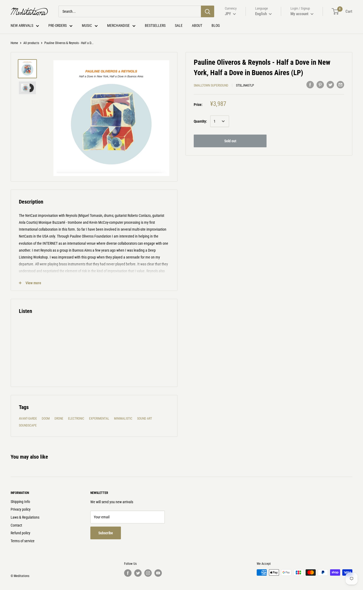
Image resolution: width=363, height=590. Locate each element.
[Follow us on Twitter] (138, 573)
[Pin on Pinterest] (320, 84)
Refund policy (20, 533)
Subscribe (105, 533)
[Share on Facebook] (310, 84)
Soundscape (28, 425)
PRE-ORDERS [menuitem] (57, 25)
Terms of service (23, 541)
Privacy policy (21, 509)
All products (31, 43)
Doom (46, 418)
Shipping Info (20, 501)
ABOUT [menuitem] (197, 25)
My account (299, 13)
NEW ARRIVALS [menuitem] (22, 25)
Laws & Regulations (25, 517)
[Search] (207, 11)
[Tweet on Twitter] (330, 84)
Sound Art (144, 418)
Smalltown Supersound (211, 85)
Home (14, 43)
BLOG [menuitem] (216, 25)
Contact (16, 525)
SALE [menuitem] (179, 25)
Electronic (76, 418)
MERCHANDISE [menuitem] (118, 25)
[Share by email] (340, 84)
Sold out (230, 141)
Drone (58, 418)
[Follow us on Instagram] (148, 573)
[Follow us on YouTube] (158, 573)
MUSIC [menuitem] (87, 25)
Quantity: (200, 121)
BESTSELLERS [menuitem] (155, 25)
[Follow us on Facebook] (128, 573)
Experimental (99, 418)
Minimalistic (123, 418)
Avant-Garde (28, 418)
